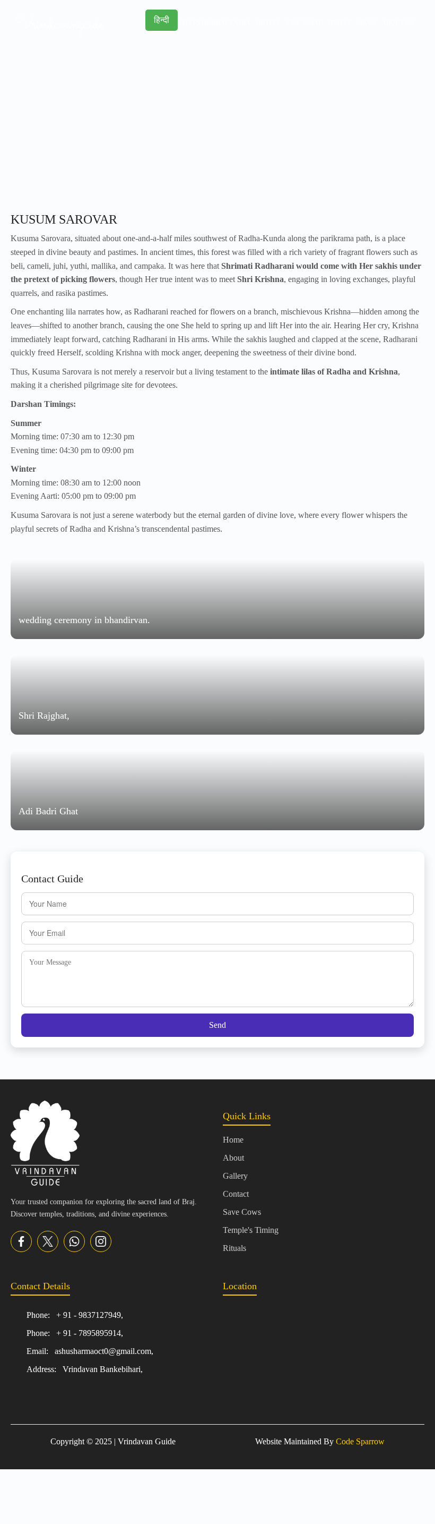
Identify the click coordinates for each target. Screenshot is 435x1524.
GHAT (312, 23)
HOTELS (268, 23)
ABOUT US (397, 23)
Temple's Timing (251, 1229)
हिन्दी (161, 19)
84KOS (366, 23)
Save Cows (242, 1211)
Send (217, 1024)
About (233, 1157)
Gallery (235, 1175)
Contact (236, 1193)
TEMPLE (339, 23)
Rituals (234, 1248)
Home (233, 1139)
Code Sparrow (360, 1441)
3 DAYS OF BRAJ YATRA (214, 23)
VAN (292, 23)
